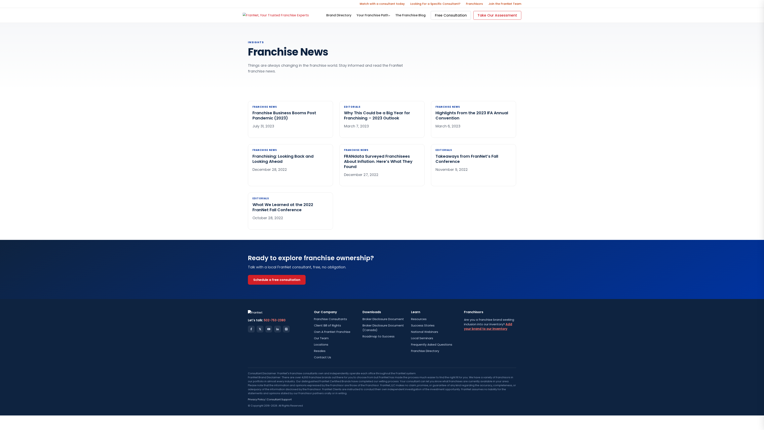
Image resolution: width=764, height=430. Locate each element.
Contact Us (322, 357)
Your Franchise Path (373, 15)
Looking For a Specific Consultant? (435, 4)
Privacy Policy (256, 399)
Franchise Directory (425, 351)
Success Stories (423, 325)
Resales (319, 351)
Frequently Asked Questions (431, 344)
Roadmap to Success (379, 336)
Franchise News (264, 106)
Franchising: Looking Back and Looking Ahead (283, 158)
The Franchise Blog (410, 15)
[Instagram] (286, 329)
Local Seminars (422, 338)
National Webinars (424, 332)
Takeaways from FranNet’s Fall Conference (467, 158)
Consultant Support (279, 399)
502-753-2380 (275, 320)
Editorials (352, 106)
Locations (321, 344)
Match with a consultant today (382, 4)
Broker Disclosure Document (383, 319)
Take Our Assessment (497, 15)
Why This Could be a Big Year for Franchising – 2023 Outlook (377, 115)
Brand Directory (338, 15)
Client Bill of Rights (327, 325)
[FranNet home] (276, 15)
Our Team (321, 338)
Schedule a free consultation (276, 280)
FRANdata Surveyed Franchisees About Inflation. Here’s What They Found (378, 161)
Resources (419, 319)
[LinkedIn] (277, 329)
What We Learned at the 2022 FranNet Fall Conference (282, 207)
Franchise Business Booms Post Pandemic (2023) (284, 115)
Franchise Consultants (330, 319)
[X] (260, 329)
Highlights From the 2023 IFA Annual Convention (472, 115)
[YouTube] (268, 329)
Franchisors (474, 4)
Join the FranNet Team (504, 4)
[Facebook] (251, 329)
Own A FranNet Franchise (332, 332)
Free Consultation (451, 15)
